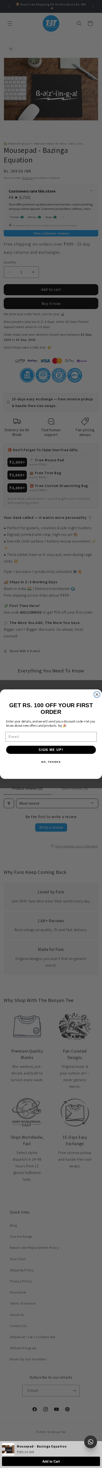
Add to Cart (51, 1461)
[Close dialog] (97, 694)
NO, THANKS (51, 762)
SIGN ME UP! (51, 749)
